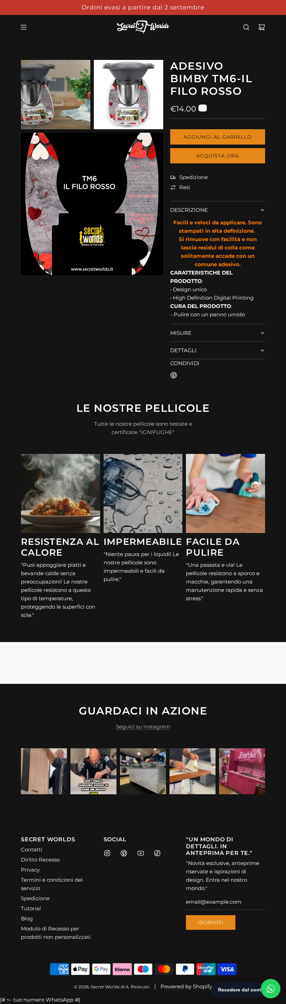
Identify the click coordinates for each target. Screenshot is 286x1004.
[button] (34, 771)
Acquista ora (217, 156)
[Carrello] (261, 27)
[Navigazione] (23, 27)
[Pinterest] (123, 853)
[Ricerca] (246, 27)
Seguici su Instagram (143, 726)
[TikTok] (157, 853)
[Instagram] (107, 853)
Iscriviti (210, 922)
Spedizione (193, 177)
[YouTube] (140, 853)
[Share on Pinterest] (173, 376)
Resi (184, 187)
